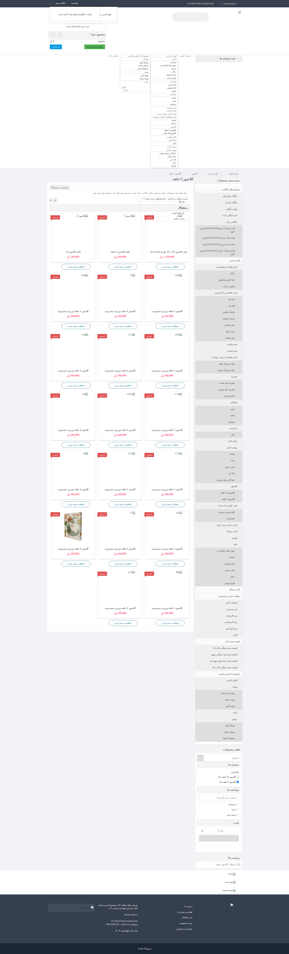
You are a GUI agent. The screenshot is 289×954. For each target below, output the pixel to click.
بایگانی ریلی (231, 222)
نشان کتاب (232, 441)
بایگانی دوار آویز (230, 196)
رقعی (232, 415)
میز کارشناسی (230, 622)
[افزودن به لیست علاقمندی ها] (152, 267)
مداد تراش (230, 467)
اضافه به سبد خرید (170, 266)
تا (218, 830)
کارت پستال (232, 531)
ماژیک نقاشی (229, 312)
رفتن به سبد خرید (95, 47)
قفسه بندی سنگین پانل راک (224, 648)
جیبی (232, 409)
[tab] (218, 764)
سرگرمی (233, 428)
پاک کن (231, 473)
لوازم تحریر (234, 260)
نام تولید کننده (178, 213)
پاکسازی (235, 772)
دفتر (235, 544)
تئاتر (233, 434)
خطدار (232, 557)
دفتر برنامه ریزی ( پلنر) (227, 525)
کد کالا (182, 207)
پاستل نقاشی (229, 318)
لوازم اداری (232, 680)
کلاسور (234, 486)
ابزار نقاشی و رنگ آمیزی (226, 292)
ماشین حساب (228, 286)
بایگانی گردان (231, 202)
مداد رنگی (230, 331)
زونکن (234, 719)
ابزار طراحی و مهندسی (226, 267)
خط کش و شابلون (226, 280)
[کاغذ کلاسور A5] (73, 216)
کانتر (235, 635)
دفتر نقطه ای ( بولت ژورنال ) (224, 357)
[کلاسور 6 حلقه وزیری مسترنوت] (167, 275)
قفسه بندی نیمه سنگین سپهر (224, 654)
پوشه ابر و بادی (228, 693)
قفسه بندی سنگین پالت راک (224, 667)
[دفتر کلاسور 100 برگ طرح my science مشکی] (167, 216)
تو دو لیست (232, 350)
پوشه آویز (230, 706)
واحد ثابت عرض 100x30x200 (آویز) (219, 238)
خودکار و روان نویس (225, 480)
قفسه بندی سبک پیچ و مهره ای (223, 661)
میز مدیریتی (231, 609)
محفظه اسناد (229, 738)
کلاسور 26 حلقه (228, 492)
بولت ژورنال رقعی (226, 363)
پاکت (235, 712)
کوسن (234, 538)
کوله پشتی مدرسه (226, 512)
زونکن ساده (229, 732)
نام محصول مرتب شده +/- (154, 198)
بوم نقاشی (230, 338)
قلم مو (232, 305)
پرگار (232, 273)
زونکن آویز (230, 725)
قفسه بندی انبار (233, 641)
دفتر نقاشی (229, 325)
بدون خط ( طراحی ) (226, 551)
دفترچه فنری (229, 396)
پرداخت (55, 47)
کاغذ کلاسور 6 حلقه (120, 252)
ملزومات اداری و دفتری (229, 674)
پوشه (234, 687)
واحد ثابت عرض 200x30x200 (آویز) (219, 244)
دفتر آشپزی (229, 563)
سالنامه (233, 402)
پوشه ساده (230, 699)
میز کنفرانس (231, 628)
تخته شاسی (232, 344)
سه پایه (231, 299)
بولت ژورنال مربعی (226, 370)
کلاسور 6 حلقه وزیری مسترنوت (167, 311)
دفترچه (234, 376)
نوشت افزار (231, 447)
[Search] (200, 758)
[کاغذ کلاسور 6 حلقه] (120, 216)
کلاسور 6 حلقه (228, 499)
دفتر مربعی (230, 570)
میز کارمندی (231, 615)
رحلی (232, 576)
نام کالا (182, 202)
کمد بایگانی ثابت (229, 215)
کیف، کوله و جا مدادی (227, 505)
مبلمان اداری (231, 602)
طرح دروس (229, 583)
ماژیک (232, 454)
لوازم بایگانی (231, 209)
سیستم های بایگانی (231, 189)
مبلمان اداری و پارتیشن (229, 596)
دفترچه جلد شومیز (226, 389)
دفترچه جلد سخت (227, 383)
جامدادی (231, 518)
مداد (233, 460)
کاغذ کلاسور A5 (73, 252)
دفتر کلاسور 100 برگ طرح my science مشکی (167, 252)
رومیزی (231, 422)
